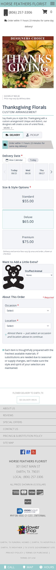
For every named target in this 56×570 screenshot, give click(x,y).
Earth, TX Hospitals (44, 542)
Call (10, 567)
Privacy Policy (14, 552)
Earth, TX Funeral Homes (15, 542)
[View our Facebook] (22, 453)
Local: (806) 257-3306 (28, 477)
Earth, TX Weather (11, 547)
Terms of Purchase (37, 552)
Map (29, 567)
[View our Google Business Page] (28, 453)
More (7, 127)
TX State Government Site (40, 547)
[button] (47, 12)
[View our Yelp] (33, 453)
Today (33, 160)
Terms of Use (28, 558)
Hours (48, 567)
